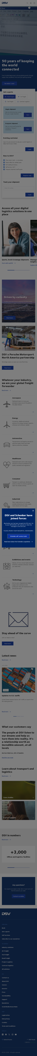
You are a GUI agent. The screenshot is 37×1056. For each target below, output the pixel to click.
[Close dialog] (33, 510)
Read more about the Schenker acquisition (17, 541)
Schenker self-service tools (18, 536)
